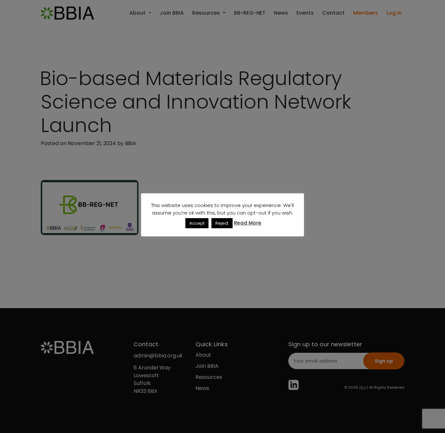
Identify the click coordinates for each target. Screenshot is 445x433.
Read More (248, 222)
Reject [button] (222, 223)
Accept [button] (197, 223)
